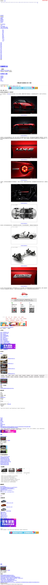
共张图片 (8, 440)
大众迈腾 (21, 318)
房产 (1, 49)
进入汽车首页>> (3, 486)
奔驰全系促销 (4, 472)
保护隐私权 (23, 582)
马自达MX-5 (7, 320)
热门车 (1, 417)
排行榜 (1, 22)
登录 (1, 28)
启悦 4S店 (32, 375)
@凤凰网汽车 (5, 349)
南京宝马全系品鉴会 (27, 473)
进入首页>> (5, 436)
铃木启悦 (1, 462)
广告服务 (16, 582)
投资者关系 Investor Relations (10, 582)
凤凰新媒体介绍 (3, 582)
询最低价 (1, 436)
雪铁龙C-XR (2, 456)
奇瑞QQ (14, 427)
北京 (5, 0)
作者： (1, 349)
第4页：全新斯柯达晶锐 (4, 335)
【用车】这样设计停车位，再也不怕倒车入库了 (9, 478)
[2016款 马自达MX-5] (24, 113)
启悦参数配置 (2, 375)
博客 (1, 56)
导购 (1, 576)
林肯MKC (2, 463)
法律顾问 (30, 582)
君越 (29, 426)
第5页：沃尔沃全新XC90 (4, 336)
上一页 (1, 327)
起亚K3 (9, 426)
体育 (1, 46)
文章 (11, 575)
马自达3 (1, 427)
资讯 (1, 43)
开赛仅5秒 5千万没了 (3, 489)
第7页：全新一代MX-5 (4, 338)
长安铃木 (2, 73)
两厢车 (1, 419)
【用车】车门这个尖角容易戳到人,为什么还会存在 (9, 475)
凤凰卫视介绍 (37, 582)
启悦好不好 (16, 375)
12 (7, 327)
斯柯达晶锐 (24, 318)
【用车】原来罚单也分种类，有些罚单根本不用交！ (9, 480)
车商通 (4, 27)
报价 (5, 456)
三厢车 (1, 418)
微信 (4, 24)
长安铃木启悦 (17, 320)
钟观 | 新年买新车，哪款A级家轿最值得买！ (8, 579)
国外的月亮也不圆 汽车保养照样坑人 (6, 490)
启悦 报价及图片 (36, 375)
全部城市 (37, 2)
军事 (1, 55)
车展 (1, 25)
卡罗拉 (25, 426)
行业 (3, 40)
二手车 (3, 39)
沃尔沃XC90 (2, 459)
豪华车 (1, 420)
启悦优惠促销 (28, 375)
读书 (1, 51)
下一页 (9, 327)
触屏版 (1, 18)
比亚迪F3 (27, 426)
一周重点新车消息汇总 (11, 358)
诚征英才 (19, 582)
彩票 (1, 57)
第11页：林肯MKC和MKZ (4, 342)
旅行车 (1, 423)
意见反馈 (33, 582)
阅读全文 (11, 327)
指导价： (1, 441)
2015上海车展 (2, 26)
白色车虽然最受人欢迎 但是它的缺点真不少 (7, 488)
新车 (5, 70)
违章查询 (1, 19)
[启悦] (3, 383)
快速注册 (3, 28)
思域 (11, 426)
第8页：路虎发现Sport (4, 339)
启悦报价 (9, 375)
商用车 (6, 27)
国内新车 (7, 70)
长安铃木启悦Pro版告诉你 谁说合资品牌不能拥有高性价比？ (10, 577)
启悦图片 (6, 375)
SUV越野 (1, 421)
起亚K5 (13, 426)
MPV (1, 422)
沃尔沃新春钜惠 (11, 472)
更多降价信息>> (3, 397)
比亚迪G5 (11, 318)
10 (6, 327)
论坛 (13, 575)
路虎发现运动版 (12, 320)
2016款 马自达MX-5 (24, 115)
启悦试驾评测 (24, 375)
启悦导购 (20, 375)
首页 (1, 42)
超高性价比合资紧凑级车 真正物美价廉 (8, 576)
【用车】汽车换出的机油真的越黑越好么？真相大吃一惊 (10, 479)
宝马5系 (18, 426)
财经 (1, 44)
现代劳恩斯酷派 (10, 427)
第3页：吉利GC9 (3, 334)
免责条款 (26, 582)
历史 (1, 54)
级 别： (1, 442)
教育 (1, 52)
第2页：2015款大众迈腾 (4, 333)
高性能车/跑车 (2, 424)
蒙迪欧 (4, 426)
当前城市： (2, 395)
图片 (7, 456)
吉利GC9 (22, 320)
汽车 (1, 48)
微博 (3, 24)
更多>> (1, 353)
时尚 (1, 47)
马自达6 (16, 426)
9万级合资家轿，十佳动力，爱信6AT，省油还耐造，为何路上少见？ (12, 578)
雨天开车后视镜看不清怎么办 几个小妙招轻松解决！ (9, 487)
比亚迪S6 (6, 427)
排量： (1, 386)
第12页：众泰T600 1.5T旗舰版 (5, 343)
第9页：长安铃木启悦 (4, 340)
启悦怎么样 (13, 375)
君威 (2, 426)
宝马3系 (7, 426)
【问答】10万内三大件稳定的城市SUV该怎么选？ (9, 580)
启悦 (6, 73)
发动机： (1, 443)
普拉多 (22, 426)
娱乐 (1, 45)
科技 (1, 50)
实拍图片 (7, 575)
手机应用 (1, 17)
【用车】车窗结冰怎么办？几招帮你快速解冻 (8, 481)
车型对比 (1, 21)
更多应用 (1, 15)
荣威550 (16, 427)
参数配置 (4, 575)
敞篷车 (1, 425)
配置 (9, 456)
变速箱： (1, 387)
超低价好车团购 (45, 0)
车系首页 (1, 575)
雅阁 (1, 426)
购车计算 (1, 20)
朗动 (3, 427)
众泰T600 (7, 318)
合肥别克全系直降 (19, 472)
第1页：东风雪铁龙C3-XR (4, 332)
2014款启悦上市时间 (41, 375)
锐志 (20, 426)
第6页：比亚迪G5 (3, 337)
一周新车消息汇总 (10, 363)
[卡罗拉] (3, 502)
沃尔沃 (14, 318)
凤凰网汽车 (4, 66)
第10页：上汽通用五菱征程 (4, 341)
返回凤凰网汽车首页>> (4, 378)
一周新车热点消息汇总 (11, 368)
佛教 (1, 58)
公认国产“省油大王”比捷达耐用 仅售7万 (7, 581)
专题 (1, 27)
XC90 (17, 318)
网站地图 (6, 28)
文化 (1, 53)
